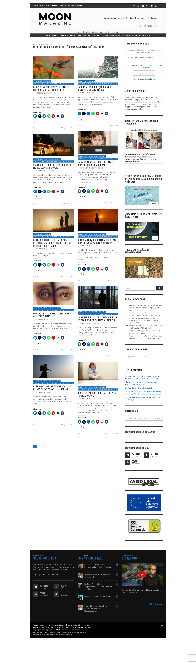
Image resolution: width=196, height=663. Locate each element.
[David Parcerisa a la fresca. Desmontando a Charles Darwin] (80, 566)
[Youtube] (156, 5)
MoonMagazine (93, 156)
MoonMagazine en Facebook (140, 431)
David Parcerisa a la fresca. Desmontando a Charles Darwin (97, 565)
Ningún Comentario (68, 128)
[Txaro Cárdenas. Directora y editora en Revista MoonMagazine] (80, 607)
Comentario (114, 125)
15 (117, 606)
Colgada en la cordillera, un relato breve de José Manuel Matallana (97, 241)
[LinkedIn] (143, 5)
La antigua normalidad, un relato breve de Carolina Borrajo (96, 163)
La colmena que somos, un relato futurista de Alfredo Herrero (51, 88)
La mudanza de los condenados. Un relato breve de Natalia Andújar (52, 388)
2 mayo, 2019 (95, 323)
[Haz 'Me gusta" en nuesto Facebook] (146, 455)
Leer (35, 128)
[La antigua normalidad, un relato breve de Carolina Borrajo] (98, 142)
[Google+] (138, 5)
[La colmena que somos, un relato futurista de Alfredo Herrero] (53, 67)
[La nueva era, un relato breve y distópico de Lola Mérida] (98, 67)
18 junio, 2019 (51, 319)
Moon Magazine (41, 93)
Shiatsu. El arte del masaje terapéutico (139, 388)
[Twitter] (151, 5)
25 (117, 564)
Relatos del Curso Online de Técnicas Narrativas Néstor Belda (53, 84)
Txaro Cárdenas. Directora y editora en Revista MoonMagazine (96, 608)
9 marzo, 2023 (51, 93)
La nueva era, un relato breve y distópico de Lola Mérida (94, 88)
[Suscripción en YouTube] (127, 462)
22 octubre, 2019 (52, 171)
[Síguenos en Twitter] (127, 455)
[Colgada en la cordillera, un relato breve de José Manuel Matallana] (98, 220)
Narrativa (47, 81)
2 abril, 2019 (51, 392)
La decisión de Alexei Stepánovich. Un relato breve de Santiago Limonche (98, 319)
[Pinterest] (147, 5)
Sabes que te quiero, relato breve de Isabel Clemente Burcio (53, 166)
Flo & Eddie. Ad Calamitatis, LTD (97, 596)
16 (117, 574)
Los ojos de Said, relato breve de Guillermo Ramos (51, 315)
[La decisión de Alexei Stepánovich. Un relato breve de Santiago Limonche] (98, 297)
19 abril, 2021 (95, 93)
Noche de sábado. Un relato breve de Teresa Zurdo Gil (97, 394)
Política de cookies (156, 604)
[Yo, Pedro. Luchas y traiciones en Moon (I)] (80, 575)
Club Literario (38, 81)
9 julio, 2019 (51, 249)
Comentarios (114, 280)
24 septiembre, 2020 (97, 168)
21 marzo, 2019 (96, 399)
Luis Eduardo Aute (129, 592)
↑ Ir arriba (159, 625)
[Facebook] (134, 5)
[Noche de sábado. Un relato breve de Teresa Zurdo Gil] (98, 373)
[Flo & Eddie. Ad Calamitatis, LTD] (80, 597)
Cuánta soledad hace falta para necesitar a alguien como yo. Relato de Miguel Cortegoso (52, 242)
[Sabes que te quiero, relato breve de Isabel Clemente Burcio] (53, 145)
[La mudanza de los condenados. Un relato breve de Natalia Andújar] (53, 366)
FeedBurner (150, 79)
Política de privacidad (152, 65)
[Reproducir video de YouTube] (142, 574)
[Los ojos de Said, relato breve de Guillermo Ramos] (53, 293)
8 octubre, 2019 (96, 246)
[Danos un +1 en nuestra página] (56, 594)
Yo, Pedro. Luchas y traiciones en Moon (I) (97, 575)
